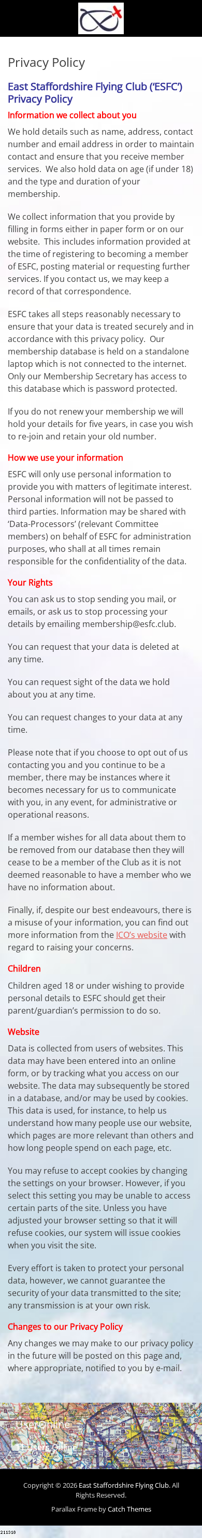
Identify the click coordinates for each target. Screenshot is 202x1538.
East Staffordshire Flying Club (124, 1485)
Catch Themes (129, 1509)
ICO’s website (141, 935)
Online (46, 1447)
